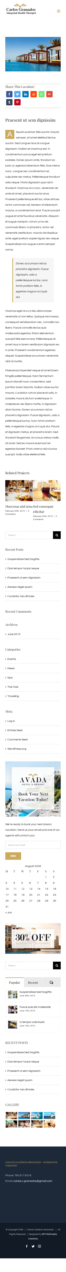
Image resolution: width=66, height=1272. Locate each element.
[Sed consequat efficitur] (49, 1124)
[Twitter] (17, 94)
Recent (33, 982)
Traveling (13, 696)
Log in (11, 721)
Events (11, 659)
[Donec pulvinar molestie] (11, 1124)
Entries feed (15, 730)
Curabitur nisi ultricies (20, 596)
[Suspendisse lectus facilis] (49, 1115)
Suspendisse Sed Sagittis (23, 559)
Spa (10, 677)
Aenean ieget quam (19, 587)
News (11, 668)
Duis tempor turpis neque (23, 568)
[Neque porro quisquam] (11, 1115)
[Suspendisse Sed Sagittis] (12, 993)
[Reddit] (33, 94)
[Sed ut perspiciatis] (33, 764)
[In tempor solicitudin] (12, 1023)
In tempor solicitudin (32, 1022)
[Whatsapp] (42, 94)
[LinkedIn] (25, 94)
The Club (12, 686)
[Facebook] (9, 94)
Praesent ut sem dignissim (23, 577)
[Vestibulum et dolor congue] (24, 1124)
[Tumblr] (9, 102)
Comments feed (17, 739)
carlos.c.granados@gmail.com (32, 1181)
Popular (14, 982)
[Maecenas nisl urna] (37, 1124)
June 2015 (13, 634)
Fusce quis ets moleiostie (35, 1007)
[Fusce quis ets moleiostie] (12, 1008)
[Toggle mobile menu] (59, 11)
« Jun (8, 912)
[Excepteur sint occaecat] (37, 1115)
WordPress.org (16, 748)
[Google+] (49, 94)
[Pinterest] (17, 102)
